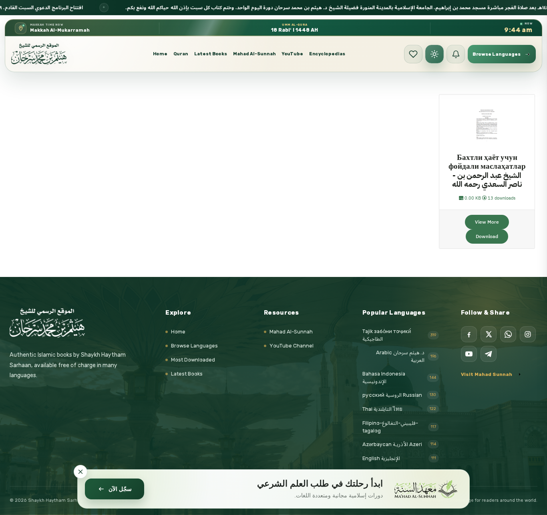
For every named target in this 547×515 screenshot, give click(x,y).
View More (487, 222)
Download (487, 236)
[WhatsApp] (508, 334)
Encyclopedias (327, 54)
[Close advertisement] (80, 472)
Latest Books (210, 54)
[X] (489, 334)
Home (160, 54)
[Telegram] (489, 354)
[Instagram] (528, 334)
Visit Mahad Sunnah (486, 374)
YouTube (292, 54)
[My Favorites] (413, 54)
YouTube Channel (291, 346)
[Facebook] (469, 334)
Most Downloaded (193, 360)
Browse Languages (194, 346)
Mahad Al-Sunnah (254, 54)
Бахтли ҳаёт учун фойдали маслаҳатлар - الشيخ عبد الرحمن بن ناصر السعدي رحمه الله (487, 171)
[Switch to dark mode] (434, 54)
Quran (180, 54)
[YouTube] (469, 354)
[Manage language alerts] (455, 54)
